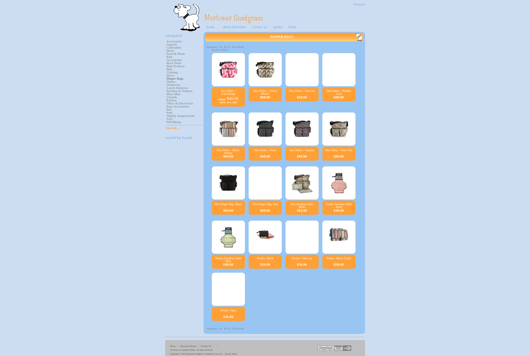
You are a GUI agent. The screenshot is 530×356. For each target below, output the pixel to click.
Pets (169, 109)
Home (173, 346)
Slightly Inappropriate (180, 115)
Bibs (169, 69)
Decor (170, 50)
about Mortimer (234, 27)
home (211, 27)
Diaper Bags (175, 78)
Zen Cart (218, 354)
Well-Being (173, 122)
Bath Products (176, 66)
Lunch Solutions (177, 88)
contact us (259, 27)
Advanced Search (188, 346)
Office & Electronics (179, 103)
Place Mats (174, 94)
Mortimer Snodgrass (194, 354)
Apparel (171, 44)
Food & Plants (175, 53)
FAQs (292, 27)
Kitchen (171, 100)
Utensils (172, 97)
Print (169, 112)
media (277, 27)
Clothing (172, 72)
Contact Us (206, 346)
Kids (169, 57)
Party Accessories (177, 106)
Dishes (171, 81)
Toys (169, 119)
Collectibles (174, 47)
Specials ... (173, 128)
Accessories (174, 41)
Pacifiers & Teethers (180, 91)
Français (359, 4)
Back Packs (174, 63)
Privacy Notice (231, 354)
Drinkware (173, 84)
